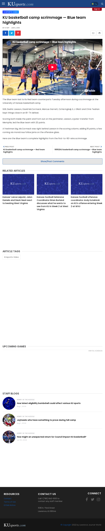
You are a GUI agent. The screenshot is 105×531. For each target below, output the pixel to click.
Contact (7, 498)
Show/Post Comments (52, 161)
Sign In (97, 9)
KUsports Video (11, 257)
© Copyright (66, 525)
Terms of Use (10, 502)
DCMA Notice (9, 505)
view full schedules (95, 351)
